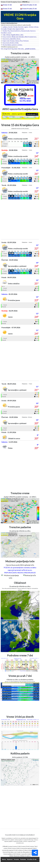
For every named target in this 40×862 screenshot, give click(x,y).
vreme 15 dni (17, 846)
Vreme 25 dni (7, 9)
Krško (16, 43)
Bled (26, 37)
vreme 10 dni (7, 848)
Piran (21, 41)
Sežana (17, 41)
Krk (2, 49)
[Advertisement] (20, 219)
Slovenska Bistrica (15, 31)
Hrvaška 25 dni (31, 859)
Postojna (12, 41)
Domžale (20, 27)
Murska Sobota (7, 45)
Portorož (25, 41)
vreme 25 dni (25, 846)
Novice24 (5, 852)
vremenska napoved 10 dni (28, 848)
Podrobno (23, 859)
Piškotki (5, 846)
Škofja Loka (15, 37)
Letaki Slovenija (31, 854)
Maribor (5, 31)
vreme (10, 846)
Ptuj (9, 31)
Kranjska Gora (32, 37)
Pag (12, 49)
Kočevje (36, 27)
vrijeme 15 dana (22, 850)
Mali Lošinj (21, 49)
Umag (5, 49)
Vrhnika (31, 27)
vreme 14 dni (16, 848)
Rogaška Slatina (15, 35)
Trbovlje (15, 27)
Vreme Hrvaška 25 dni (29, 9)
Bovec (18, 39)
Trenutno (16, 859)
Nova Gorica (6, 39)
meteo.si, (36, 839)
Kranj (4, 37)
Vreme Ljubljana (8, 854)
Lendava (19, 45)
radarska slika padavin (23, 852)
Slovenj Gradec (25, 31)
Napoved (9, 859)
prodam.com (13, 852)
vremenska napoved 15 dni (9, 850)
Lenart (9, 33)
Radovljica (21, 37)
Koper (4, 41)
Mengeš (9, 29)
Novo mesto (6, 43)
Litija (13, 29)
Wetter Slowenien (14, 856)
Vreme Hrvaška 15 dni (29, 5)
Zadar (15, 49)
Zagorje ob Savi (19, 29)
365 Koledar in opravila (19, 854)
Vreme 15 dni (7, 5)
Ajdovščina (13, 39)
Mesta (4, 859)
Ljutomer (14, 45)
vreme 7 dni (33, 846)
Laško (21, 35)
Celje (4, 35)
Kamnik (10, 27)
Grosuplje (4, 29)
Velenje (8, 35)
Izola (8, 41)
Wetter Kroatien (25, 856)
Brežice (12, 43)
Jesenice (8, 37)
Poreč (9, 49)
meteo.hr (25, 841)
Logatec (26, 27)
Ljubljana (5, 27)
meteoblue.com (20, 843)
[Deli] (35, 853)
